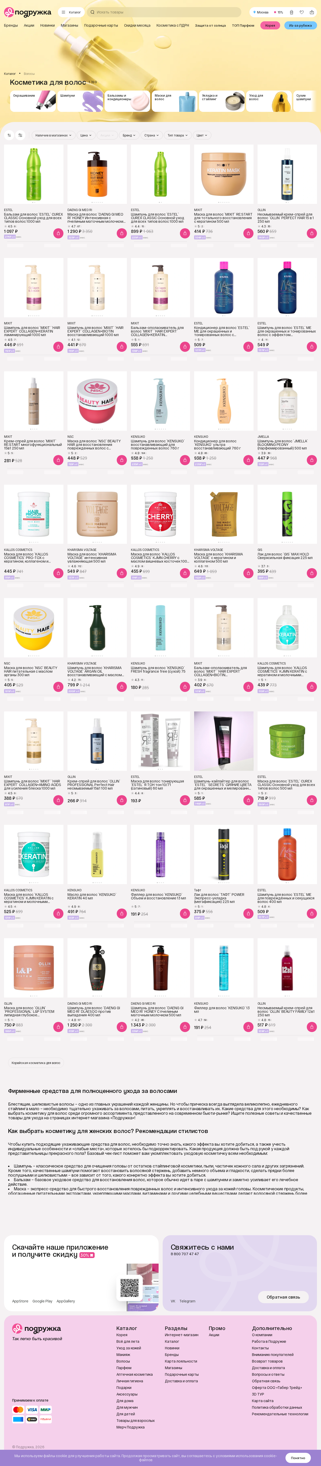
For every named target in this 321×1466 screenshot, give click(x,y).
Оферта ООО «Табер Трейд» (277, 1387)
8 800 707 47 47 (185, 1254)
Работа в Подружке (269, 1341)
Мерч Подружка (130, 1427)
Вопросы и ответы (268, 1374)
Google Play (42, 1301)
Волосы (123, 1361)
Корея (121, 1335)
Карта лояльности (181, 1361)
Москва (262, 12)
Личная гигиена (129, 1381)
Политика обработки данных (277, 1407)
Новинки (172, 1348)
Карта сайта (263, 1401)
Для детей (125, 1414)
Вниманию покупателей (273, 1354)
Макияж (123, 1354)
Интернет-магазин (181, 1335)
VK (173, 1301)
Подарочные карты (182, 1374)
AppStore (20, 1301)
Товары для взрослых (135, 1420)
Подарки (123, 1387)
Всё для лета (127, 1341)
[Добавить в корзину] (58, 233)
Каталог (172, 1341)
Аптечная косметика (134, 1374)
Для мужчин (127, 1407)
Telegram (187, 1301)
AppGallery (66, 1301)
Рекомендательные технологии (280, 1414)
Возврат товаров (267, 1361)
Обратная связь (283, 1297)
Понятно (298, 1458)
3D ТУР (258, 1394)
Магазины (173, 1368)
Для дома (124, 1401)
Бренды (172, 1354)
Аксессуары (127, 1394)
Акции (214, 1335)
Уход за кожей (128, 1348)
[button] (20, 135)
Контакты (260, 1348)
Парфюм (123, 1368)
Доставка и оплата (181, 1381)
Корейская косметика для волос (36, 1062)
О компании (262, 1335)
